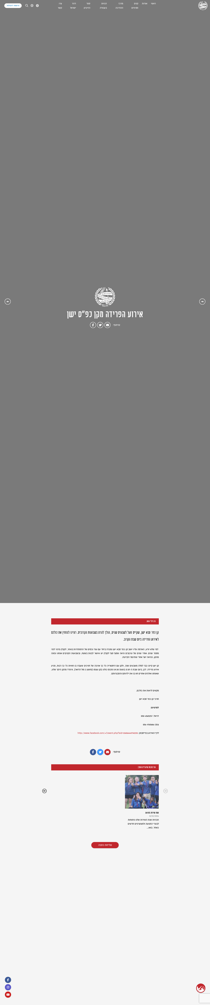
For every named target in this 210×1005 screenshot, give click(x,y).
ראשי (153, 4)
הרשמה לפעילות (13, 5)
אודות (144, 4)
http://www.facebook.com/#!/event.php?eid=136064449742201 (108, 733)
